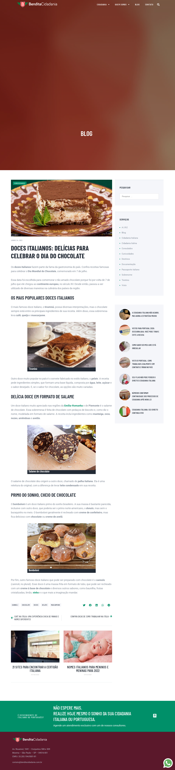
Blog (137, 4)
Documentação (129, 264)
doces (36, 605)
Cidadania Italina (129, 243)
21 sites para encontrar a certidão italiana (35, 669)
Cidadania (102, 4)
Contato (149, 4)
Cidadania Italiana (130, 238)
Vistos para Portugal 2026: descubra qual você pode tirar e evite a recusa (145, 331)
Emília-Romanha (73, 405)
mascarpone (55, 605)
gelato (44, 605)
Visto (124, 285)
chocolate (26, 605)
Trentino (125, 280)
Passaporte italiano (130, 269)
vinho (36, 592)
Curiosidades (19, 183)
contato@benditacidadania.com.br (27, 762)
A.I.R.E (125, 227)
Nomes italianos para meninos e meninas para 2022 (88, 669)
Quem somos (121, 4)
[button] (158, 4)
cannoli (15, 605)
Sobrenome (127, 275)
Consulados (127, 248)
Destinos (126, 259)
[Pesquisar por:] (139, 196)
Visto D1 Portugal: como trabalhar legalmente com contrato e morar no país (143, 363)
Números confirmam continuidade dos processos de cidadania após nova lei (145, 396)
